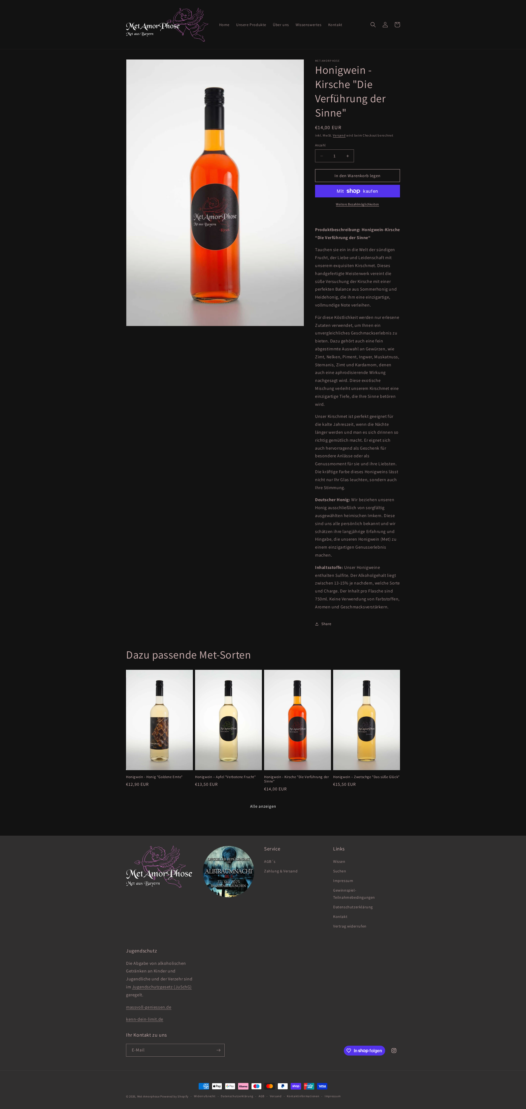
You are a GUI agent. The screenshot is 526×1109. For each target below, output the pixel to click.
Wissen (339, 861)
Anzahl (320, 145)
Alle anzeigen (263, 806)
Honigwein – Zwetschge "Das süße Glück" (366, 777)
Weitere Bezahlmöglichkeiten (357, 204)
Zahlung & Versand (281, 871)
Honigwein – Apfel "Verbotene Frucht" (225, 777)
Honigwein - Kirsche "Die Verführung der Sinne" (296, 779)
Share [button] (326, 623)
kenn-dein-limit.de (144, 1019)
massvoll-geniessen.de (148, 1007)
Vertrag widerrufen (350, 926)
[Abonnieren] (218, 1050)
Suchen (339, 871)
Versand (339, 135)
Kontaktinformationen (303, 1096)
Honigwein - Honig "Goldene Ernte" (154, 777)
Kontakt (340, 916)
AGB (261, 1096)
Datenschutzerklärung (353, 906)
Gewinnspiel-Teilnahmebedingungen (354, 894)
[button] (373, 25)
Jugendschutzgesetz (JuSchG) (162, 987)
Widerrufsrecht (205, 1096)
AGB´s (270, 861)
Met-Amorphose (148, 1096)
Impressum (343, 880)
